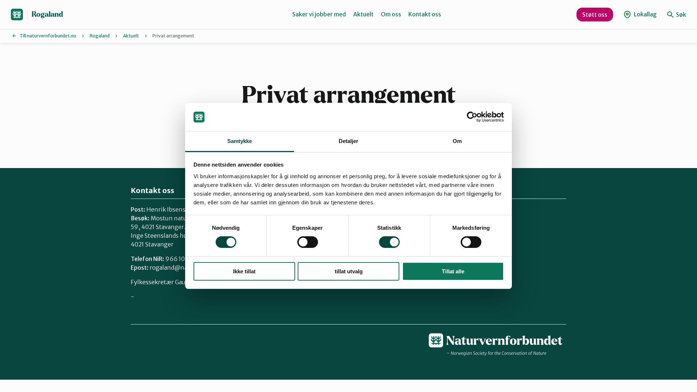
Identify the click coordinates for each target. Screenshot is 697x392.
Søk (680, 14)
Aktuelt (363, 14)
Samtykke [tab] (239, 141)
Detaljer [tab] (349, 141)
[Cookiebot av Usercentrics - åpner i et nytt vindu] (472, 116)
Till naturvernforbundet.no (48, 35)
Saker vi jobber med (319, 14)
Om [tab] (457, 141)
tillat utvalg (349, 271)
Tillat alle (453, 271)
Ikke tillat (244, 271)
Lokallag (645, 14)
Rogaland (47, 14)
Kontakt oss (424, 14)
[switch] (307, 242)
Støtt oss (594, 14)
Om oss (391, 14)
